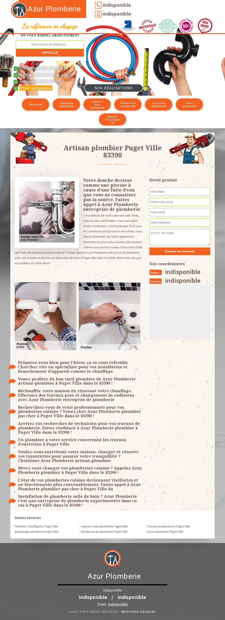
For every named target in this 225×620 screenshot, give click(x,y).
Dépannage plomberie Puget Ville (36, 532)
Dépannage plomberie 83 (66, 104)
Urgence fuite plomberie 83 (97, 104)
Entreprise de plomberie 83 (128, 104)
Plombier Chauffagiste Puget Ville (36, 526)
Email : (36, 88)
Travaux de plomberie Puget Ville (168, 526)
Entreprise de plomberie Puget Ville (104, 532)
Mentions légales (138, 611)
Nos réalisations (113, 87)
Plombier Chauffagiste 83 (112, 119)
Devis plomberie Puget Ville (165, 532)
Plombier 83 (35, 104)
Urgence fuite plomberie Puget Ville (104, 526)
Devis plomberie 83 (189, 104)
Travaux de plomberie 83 (159, 104)
